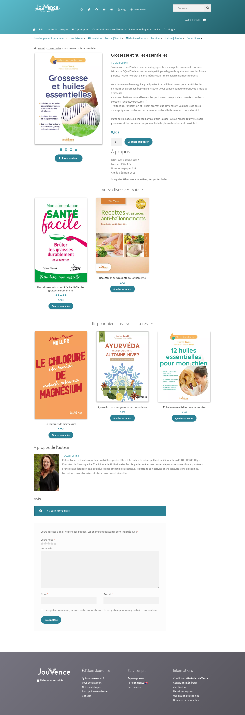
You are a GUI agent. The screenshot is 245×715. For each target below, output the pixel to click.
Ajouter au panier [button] (61, 305)
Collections (193, 38)
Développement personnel (49, 38)
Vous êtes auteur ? (92, 682)
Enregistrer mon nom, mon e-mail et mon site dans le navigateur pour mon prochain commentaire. (101, 610)
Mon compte (139, 9)
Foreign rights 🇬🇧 (138, 682)
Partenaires (134, 687)
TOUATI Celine (54, 48)
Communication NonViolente (109, 29)
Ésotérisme (76, 38)
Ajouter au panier (138, 141)
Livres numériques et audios (144, 29)
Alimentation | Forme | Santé (104, 38)
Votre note (48, 539)
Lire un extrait (70, 158)
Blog (123, 9)
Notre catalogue (91, 687)
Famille (155, 38)
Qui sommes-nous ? (93, 678)
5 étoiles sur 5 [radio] (55, 543)
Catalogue (170, 29)
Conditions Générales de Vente (190, 678)
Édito (42, 29)
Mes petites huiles (157, 179)
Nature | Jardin (173, 38)
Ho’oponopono (80, 29)
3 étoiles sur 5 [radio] (48, 543)
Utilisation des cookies (186, 695)
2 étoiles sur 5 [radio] (45, 543)
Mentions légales (183, 691)
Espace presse (136, 678)
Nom (44, 594)
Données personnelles (186, 700)
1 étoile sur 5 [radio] (42, 543)
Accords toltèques (58, 29)
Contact (86, 695)
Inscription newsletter (95, 691)
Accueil (41, 48)
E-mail (108, 594)
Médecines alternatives (135, 179)
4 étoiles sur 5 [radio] (51, 543)
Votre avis (47, 548)
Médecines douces (136, 38)
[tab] (51, 447)
